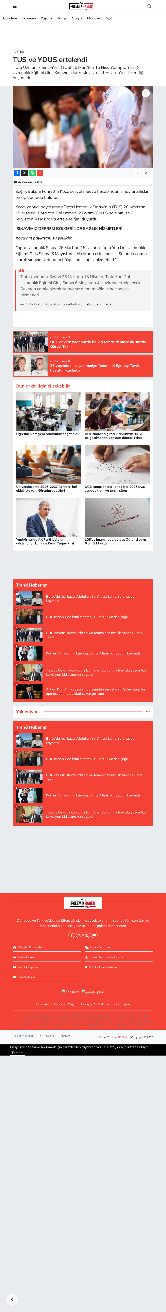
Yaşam (46, 18)
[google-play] (93, 991)
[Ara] (149, 6)
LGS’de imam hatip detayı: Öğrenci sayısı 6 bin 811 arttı (116, 541)
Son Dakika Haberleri (104, 967)
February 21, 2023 (98, 304)
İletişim (65, 1035)
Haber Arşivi (26, 977)
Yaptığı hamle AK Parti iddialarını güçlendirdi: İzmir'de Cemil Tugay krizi (45, 541)
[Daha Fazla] (40, 173)
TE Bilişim (123, 1037)
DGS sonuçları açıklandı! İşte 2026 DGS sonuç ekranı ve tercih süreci (115, 488)
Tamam (17, 1052)
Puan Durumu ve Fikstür (106, 957)
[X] (79, 935)
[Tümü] (148, 711)
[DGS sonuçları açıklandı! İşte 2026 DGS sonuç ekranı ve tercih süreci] (117, 464)
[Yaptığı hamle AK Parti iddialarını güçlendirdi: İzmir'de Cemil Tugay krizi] (48, 517)
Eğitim (18, 52)
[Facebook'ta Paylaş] (17, 173)
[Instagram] (86, 935)
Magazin (94, 18)
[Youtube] (94, 935)
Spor (110, 18)
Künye (50, 1035)
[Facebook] (71, 935)
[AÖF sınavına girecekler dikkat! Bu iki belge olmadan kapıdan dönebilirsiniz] (117, 411)
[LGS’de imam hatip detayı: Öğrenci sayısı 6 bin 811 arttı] (117, 517)
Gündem (10, 18)
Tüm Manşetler (27, 967)
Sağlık (77, 18)
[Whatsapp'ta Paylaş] (32, 173)
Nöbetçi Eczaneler (30, 947)
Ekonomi (29, 18)
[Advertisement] (83, 857)
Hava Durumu (100, 947)
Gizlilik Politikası (24, 1035)
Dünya (61, 18)
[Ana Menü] (15, 6)
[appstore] (70, 991)
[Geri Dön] (12, 1300)
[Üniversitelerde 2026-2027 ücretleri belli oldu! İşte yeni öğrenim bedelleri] (48, 464)
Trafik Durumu (27, 957)
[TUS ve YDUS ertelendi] (83, 127)
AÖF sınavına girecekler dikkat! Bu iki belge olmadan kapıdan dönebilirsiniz (113, 436)
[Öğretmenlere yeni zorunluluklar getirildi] (48, 411)
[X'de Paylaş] (24, 173)
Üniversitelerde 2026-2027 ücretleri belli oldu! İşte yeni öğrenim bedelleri (47, 488)
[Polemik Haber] (81, 6)
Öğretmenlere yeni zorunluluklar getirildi (47, 434)
